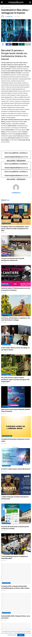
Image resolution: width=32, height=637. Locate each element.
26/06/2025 (4, 590)
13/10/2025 (4, 530)
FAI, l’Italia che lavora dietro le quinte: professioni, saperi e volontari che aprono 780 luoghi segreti (15, 379)
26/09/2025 (4, 560)
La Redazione (9, 16)
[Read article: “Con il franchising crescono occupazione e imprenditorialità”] (16, 544)
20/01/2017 (17, 16)
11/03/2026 (4, 383)
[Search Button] (30, 2)
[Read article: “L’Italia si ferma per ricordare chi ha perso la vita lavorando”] (16, 484)
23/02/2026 (4, 443)
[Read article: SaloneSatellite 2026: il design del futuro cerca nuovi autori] (16, 603)
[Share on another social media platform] (28, 44)
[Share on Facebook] (9, 44)
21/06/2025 (4, 620)
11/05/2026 (4, 292)
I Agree (21, 635)
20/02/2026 (4, 471)
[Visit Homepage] (16, 2)
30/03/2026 (4, 322)
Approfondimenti (7, 314)
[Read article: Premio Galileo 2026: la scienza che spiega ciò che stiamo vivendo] (16, 335)
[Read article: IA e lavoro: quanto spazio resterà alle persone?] (16, 456)
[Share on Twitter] (15, 44)
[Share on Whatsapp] (22, 44)
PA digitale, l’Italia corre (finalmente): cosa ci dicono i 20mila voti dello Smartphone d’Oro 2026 (15, 228)
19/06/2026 (4, 232)
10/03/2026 (4, 413)
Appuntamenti (8, 7)
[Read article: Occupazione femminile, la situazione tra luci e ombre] (16, 426)
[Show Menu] (2, 2)
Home (2, 7)
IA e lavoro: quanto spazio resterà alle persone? (15, 469)
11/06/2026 (4, 262)
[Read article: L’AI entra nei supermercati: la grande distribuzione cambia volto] (16, 246)
